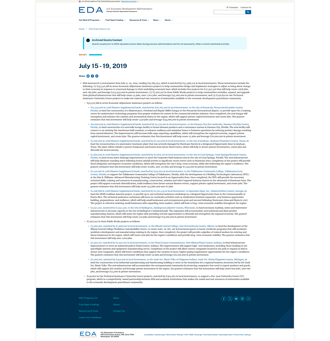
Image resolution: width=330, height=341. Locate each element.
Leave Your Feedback (90, 317)
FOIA (186, 335)
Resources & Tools (88, 310)
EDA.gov (180, 335)
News (116, 297)
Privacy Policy (239, 335)
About (116, 304)
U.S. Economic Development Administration (115, 10)
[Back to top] (323, 334)
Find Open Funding (89, 304)
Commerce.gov (160, 335)
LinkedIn (242, 298)
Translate (233, 7)
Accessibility (148, 335)
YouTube (236, 298)
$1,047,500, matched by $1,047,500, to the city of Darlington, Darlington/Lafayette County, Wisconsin (142, 208)
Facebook (223, 298)
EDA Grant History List (99, 29)
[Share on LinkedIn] (96, 76)
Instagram (248, 298)
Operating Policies (225, 335)
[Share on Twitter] (88, 76)
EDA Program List (88, 297)
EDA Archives (171, 335)
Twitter (230, 298)
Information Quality (211, 335)
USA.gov (248, 335)
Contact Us (246, 7)
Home (81, 29)
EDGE (191, 335)
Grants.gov (199, 335)
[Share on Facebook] (92, 76)
